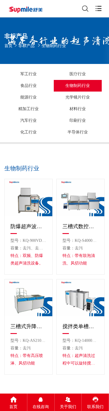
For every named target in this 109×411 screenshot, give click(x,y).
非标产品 (26, 46)
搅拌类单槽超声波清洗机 (80, 326)
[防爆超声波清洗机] (28, 197)
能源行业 (28, 97)
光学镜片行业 (77, 97)
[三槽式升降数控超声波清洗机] (28, 298)
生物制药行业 (77, 85)
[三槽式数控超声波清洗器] (80, 197)
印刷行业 (77, 120)
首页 (8, 46)
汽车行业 (28, 120)
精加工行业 (28, 109)
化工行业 (28, 132)
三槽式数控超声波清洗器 (80, 226)
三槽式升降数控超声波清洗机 (28, 326)
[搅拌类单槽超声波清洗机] (80, 298)
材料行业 (77, 109)
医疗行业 (77, 74)
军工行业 (28, 74)
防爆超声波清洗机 (28, 226)
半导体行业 (77, 132)
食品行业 (28, 85)
